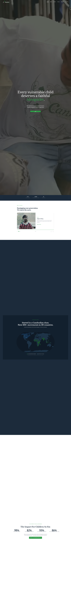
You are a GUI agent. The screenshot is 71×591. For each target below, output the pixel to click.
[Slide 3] (18, 231)
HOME (48, 1)
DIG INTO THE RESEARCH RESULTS (35, 537)
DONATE (66, 1)
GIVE (35, 111)
